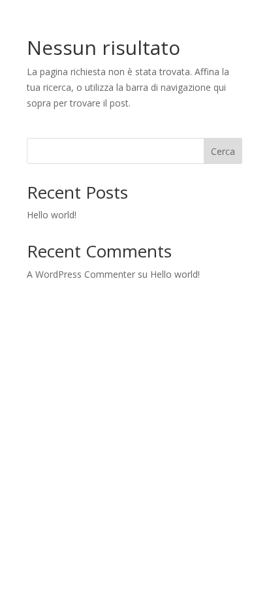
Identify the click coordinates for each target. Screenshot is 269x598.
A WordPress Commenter (81, 274)
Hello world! (51, 214)
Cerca (223, 151)
